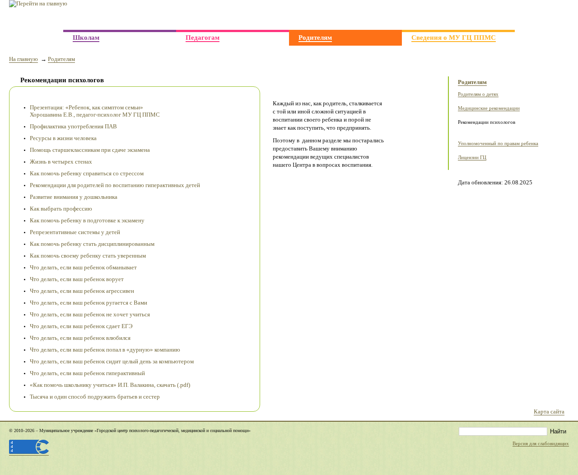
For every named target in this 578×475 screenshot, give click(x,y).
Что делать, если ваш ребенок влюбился (80, 337)
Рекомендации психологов (486, 122)
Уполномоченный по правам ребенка (498, 143)
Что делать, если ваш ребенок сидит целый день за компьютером (112, 361)
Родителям (315, 37)
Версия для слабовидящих (541, 443)
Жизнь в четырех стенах (61, 161)
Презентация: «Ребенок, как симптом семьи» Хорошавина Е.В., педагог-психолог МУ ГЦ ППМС (95, 111)
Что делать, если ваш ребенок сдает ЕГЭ (81, 326)
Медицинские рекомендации (489, 108)
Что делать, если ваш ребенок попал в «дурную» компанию (105, 349)
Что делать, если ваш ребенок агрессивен (82, 290)
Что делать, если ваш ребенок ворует (77, 279)
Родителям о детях (478, 94)
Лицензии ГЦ (472, 157)
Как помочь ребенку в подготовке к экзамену (87, 220)
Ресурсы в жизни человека (63, 138)
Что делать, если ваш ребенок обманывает (83, 267)
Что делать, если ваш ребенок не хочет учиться (90, 314)
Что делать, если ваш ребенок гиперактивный (87, 373)
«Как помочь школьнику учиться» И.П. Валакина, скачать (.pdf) (110, 384)
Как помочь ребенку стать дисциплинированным (92, 243)
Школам (86, 37)
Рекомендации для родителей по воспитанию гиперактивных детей (115, 185)
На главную (23, 59)
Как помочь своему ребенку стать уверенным (88, 255)
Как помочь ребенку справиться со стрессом (87, 173)
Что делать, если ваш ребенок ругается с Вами (88, 302)
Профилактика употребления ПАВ (73, 126)
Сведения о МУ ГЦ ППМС (453, 37)
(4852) (516, 16)
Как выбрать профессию (61, 208)
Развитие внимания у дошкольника (73, 196)
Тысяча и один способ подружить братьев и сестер (95, 396)
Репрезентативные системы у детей (75, 232)
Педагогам (202, 37)
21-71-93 (548, 15)
